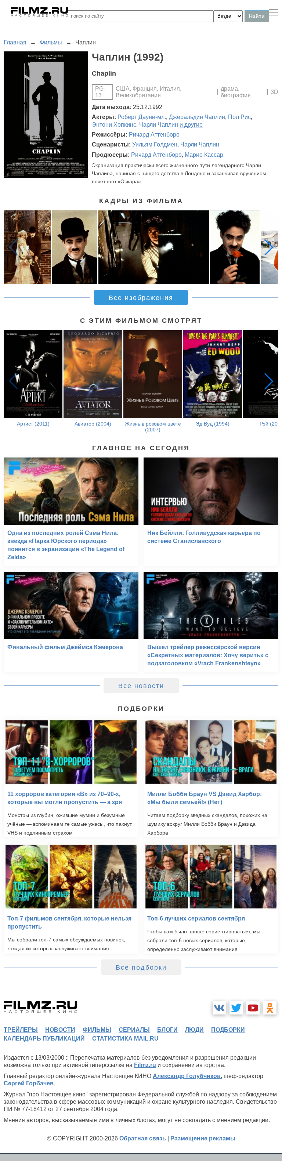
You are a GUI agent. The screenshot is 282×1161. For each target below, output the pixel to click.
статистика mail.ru (125, 1038)
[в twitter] (236, 1007)
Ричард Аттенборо (154, 134)
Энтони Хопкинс (114, 125)
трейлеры (21, 1030)
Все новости (141, 686)
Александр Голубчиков (187, 1076)
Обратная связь (142, 1138)
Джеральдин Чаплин (197, 117)
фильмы (97, 1030)
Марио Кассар (204, 155)
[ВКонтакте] (219, 1007)
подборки (228, 1030)
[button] (269, 247)
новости (60, 1030)
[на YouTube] (253, 1007)
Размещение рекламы (202, 1138)
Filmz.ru (145, 1065)
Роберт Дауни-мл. (142, 117)
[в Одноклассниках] (269, 1007)
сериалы (134, 1030)
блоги (167, 1030)
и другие (191, 125)
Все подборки (141, 967)
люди (194, 1030)
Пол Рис (239, 117)
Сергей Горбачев (29, 1083)
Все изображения (141, 297)
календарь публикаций (44, 1038)
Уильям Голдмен (154, 144)
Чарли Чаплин (158, 125)
